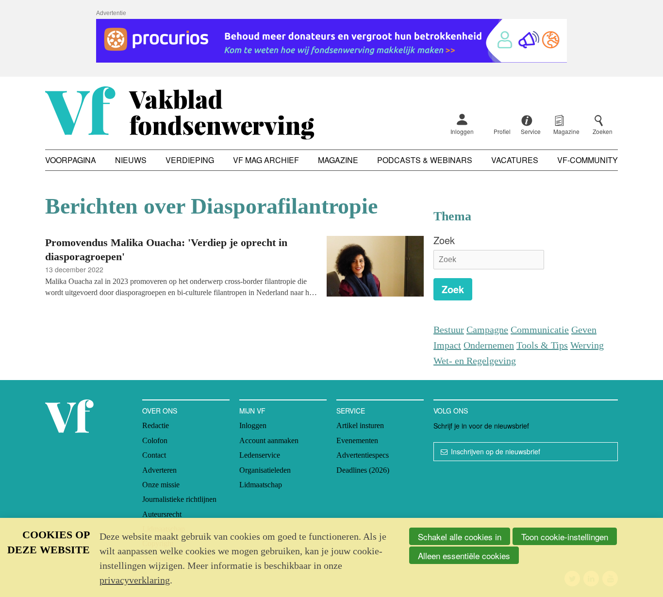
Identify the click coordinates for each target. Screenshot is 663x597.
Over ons (159, 410)
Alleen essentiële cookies (464, 555)
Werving (587, 345)
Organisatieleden (265, 470)
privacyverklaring (134, 580)
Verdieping (190, 160)
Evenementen (357, 440)
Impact (447, 345)
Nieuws (131, 160)
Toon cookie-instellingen (564, 537)
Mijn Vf (252, 410)
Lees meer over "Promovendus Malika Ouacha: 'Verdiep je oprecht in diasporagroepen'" (234, 267)
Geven (584, 329)
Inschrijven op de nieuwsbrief (495, 451)
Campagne (487, 329)
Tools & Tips (542, 345)
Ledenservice (259, 455)
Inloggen (462, 131)
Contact (154, 455)
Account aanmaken (268, 440)
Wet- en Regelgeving (474, 360)
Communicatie (540, 329)
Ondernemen (489, 345)
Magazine (338, 160)
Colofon (154, 440)
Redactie (155, 425)
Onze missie (161, 485)
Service (350, 410)
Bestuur (448, 329)
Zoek (444, 240)
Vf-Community (587, 160)
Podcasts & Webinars (424, 160)
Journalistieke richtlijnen (179, 499)
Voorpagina (70, 160)
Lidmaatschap (260, 485)
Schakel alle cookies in (459, 537)
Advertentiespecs (362, 455)
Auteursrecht (162, 514)
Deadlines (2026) (362, 470)
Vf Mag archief (266, 160)
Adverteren (159, 470)
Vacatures (514, 160)
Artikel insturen (360, 425)
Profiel (502, 131)
